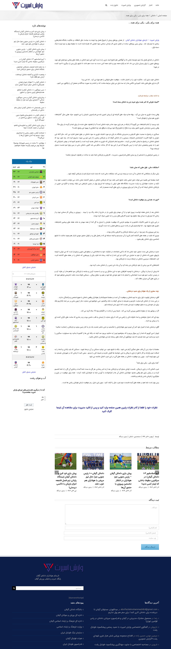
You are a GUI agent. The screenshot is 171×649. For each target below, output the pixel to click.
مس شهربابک (35, 182)
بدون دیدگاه (123, 436)
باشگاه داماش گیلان (73, 609)
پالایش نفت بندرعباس (32, 213)
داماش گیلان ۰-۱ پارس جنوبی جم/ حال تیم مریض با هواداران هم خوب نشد (94, 479)
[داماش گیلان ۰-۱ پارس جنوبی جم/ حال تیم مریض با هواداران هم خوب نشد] (93, 461)
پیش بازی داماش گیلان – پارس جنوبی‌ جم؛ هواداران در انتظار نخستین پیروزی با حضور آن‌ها (120, 480)
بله (43, 397)
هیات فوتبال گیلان (74, 638)
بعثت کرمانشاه (34, 229)
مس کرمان (35, 197)
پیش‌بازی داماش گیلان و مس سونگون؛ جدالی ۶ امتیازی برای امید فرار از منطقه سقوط (30, 100)
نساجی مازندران (34, 172)
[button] (106, 5)
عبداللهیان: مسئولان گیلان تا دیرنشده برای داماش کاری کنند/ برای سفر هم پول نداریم (125, 611)
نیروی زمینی (35, 224)
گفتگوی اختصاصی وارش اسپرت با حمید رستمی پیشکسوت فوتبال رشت (124, 628)
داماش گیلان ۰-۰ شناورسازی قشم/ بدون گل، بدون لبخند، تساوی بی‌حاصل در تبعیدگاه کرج (30, 117)
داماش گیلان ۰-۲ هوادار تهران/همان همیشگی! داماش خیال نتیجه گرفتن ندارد (29, 83)
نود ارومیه (36, 244)
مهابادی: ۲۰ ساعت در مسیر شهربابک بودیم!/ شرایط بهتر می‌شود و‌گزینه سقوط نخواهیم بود (28, 145)
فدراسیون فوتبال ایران (72, 644)
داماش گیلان (35, 260)
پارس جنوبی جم (34, 192)
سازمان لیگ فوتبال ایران (71, 632)
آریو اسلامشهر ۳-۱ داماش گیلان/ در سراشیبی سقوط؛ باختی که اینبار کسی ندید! (148, 479)
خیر (42, 399)
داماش (131, 436)
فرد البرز (36, 202)
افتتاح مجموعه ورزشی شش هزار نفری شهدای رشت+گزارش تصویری (125, 637)
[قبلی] (57, 473)
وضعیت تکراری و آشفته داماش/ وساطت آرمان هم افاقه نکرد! (29, 75)
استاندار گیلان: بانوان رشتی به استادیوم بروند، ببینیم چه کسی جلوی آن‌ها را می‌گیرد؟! (30, 135)
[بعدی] (157, 473)
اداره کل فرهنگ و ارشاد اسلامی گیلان (65, 621)
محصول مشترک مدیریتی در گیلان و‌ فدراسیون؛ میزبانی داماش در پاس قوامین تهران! (123, 620)
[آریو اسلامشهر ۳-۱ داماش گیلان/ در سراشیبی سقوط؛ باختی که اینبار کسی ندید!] (148, 461)
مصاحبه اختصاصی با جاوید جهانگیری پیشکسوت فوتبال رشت (121, 644)
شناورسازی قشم (34, 239)
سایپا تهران (35, 187)
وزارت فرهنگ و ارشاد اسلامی (69, 626)
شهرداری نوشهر (34, 234)
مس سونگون (35, 255)
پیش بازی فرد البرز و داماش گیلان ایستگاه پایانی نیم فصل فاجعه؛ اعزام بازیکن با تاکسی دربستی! (66, 480)
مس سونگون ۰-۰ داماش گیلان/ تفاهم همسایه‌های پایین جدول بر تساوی (30, 91)
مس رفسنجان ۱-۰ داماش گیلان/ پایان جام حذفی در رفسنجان (29, 108)
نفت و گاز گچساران (33, 249)
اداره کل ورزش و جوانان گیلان (69, 615)
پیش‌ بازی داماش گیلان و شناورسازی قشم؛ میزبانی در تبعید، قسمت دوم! (29, 126)
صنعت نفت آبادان (33, 177)
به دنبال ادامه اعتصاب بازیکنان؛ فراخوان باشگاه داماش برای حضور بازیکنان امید (30, 68)
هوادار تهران (35, 208)
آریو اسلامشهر (34, 218)
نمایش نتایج (28, 409)
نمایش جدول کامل (29, 267)
